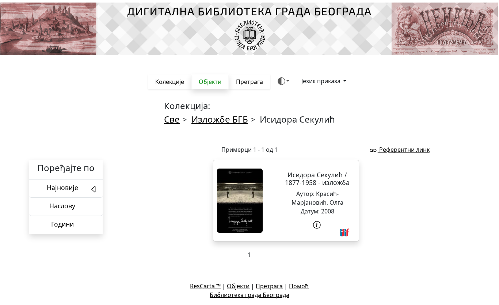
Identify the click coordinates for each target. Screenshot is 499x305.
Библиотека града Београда (249, 295)
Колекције (169, 82)
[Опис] (317, 225)
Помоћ (299, 286)
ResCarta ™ (205, 286)
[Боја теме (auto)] (283, 81)
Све (172, 119)
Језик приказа (321, 81)
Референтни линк (404, 150)
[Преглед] (240, 201)
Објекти (210, 82)
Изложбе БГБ (219, 119)
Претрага (249, 82)
